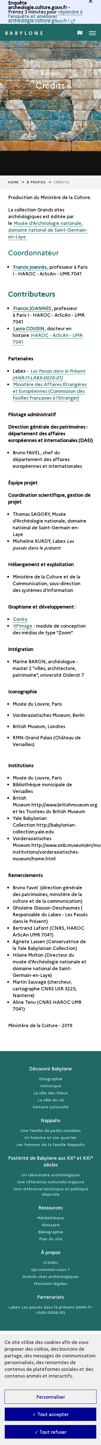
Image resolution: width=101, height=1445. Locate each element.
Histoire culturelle (51, 1106)
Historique (50, 1085)
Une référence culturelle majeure (50, 1181)
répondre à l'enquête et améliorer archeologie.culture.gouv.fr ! (45, 16)
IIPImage (23, 626)
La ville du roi (51, 1099)
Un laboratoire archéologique (51, 1174)
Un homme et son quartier (50, 1137)
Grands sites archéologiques (50, 1276)
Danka (20, 619)
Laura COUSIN (28, 328)
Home (13, 182)
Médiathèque (50, 1217)
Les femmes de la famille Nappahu (50, 1144)
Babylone (24, 33)
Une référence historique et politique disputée (50, 1191)
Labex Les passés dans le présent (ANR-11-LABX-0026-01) (50, 1309)
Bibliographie (50, 1231)
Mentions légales (50, 1283)
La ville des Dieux (50, 1092)
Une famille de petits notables (50, 1130)
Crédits (50, 1262)
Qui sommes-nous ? (50, 1269)
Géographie (50, 1078)
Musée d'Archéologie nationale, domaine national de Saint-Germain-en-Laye (48, 230)
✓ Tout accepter (51, 1414)
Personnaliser (50, 1397)
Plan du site (50, 1238)
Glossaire (51, 1224)
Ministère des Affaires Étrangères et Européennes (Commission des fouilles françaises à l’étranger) (50, 391)
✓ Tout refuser (50, 1432)
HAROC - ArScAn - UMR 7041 (48, 338)
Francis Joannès (30, 267)
